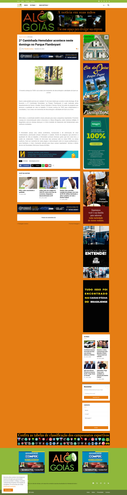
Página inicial (22, 37)
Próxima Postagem (74, 223)
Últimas (32, 5)
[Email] (49, 165)
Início (18, 1)
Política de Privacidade (9, 486)
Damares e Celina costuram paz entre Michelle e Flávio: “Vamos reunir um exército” (102, 353)
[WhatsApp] (43, 165)
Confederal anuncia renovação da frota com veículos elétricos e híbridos (89, 352)
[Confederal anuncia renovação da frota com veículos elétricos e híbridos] (89, 344)
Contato (27, 1)
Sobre (22, 1)
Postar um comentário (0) (49, 217)
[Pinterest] (46, 165)
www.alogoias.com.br (34, 161)
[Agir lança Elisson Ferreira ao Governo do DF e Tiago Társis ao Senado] (89, 365)
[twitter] (101, 1)
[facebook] (98, 1)
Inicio (26, 5)
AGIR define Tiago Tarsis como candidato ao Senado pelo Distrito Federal (102, 374)
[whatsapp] (106, 1)
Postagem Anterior (23, 223)
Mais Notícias (43, 5)
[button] (104, 5)
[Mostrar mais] (53, 165)
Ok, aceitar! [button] (8, 490)
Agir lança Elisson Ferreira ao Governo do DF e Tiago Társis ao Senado (89, 373)
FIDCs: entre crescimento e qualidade (27, 191)
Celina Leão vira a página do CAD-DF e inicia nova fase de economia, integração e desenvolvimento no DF (47, 193)
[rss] (109, 1)
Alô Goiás (29, 37)
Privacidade (100, 492)
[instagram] (104, 1)
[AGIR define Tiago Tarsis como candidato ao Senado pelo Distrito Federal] (102, 365)
